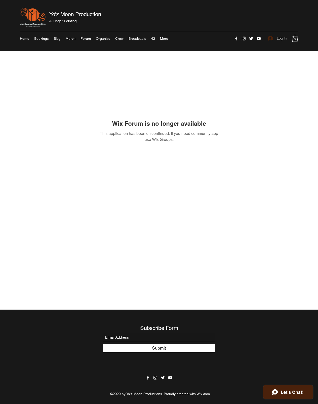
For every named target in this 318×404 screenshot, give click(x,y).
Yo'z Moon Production (75, 14)
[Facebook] (236, 38)
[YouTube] (258, 38)
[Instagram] (243, 38)
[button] (295, 38)
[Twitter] (251, 38)
